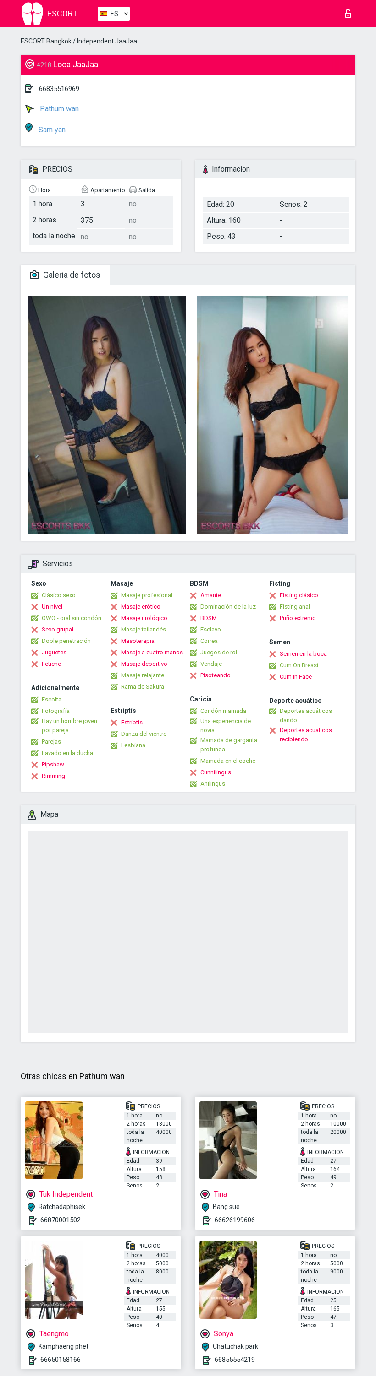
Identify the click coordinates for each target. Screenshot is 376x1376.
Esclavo (210, 629)
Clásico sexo (59, 595)
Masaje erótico (140, 606)
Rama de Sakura (142, 686)
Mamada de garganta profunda (228, 745)
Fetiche (51, 663)
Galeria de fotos (70, 275)
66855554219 (235, 1359)
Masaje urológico (144, 618)
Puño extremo (298, 618)
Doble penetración (66, 640)
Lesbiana (133, 745)
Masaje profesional (146, 595)
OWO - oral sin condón (71, 618)
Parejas (51, 741)
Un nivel (52, 606)
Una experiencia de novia (225, 726)
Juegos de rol (218, 652)
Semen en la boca (303, 653)
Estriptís (132, 722)
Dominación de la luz (228, 606)
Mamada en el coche (227, 760)
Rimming (53, 775)
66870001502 (60, 1220)
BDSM (208, 618)
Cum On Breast (299, 665)
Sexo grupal (57, 629)
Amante (210, 595)
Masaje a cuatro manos (152, 652)
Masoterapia (138, 640)
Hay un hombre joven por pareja (69, 726)
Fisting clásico (299, 595)
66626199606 (235, 1220)
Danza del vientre (143, 733)
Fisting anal (295, 606)
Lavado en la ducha (67, 753)
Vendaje (211, 663)
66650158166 (60, 1359)
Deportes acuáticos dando (306, 715)
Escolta (51, 699)
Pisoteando (215, 675)
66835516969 (59, 89)
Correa (209, 640)
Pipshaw (53, 764)
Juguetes (54, 652)
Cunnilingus (215, 772)
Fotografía (56, 710)
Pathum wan (58, 108)
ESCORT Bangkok (46, 41)
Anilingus (212, 783)
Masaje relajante (142, 675)
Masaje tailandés (143, 629)
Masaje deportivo (144, 663)
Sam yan (51, 129)
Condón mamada (223, 710)
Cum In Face (296, 676)
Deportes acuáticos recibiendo (306, 735)
